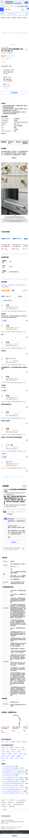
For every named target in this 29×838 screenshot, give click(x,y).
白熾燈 (7, 741)
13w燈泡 (3, 756)
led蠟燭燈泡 (18, 756)
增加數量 (2, 100)
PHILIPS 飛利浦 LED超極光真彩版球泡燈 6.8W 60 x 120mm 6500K (14, 789)
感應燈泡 (23, 749)
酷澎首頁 (3, 17)
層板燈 (6, 758)
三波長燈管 (12, 741)
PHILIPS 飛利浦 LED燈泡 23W (8, 766)
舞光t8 (2, 758)
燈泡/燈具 (19, 17)
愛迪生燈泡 (17, 747)
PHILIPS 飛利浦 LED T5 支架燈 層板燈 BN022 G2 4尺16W (13, 773)
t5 (23, 756)
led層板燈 (19, 751)
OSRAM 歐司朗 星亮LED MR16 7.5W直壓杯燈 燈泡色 (13, 772)
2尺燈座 (16, 758)
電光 (8, 749)
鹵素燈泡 (18, 741)
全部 (3, 13)
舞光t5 (7, 756)
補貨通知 (14, 836)
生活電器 (13, 17)
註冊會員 (22, 6)
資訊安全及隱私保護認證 (18, 804)
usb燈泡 (11, 758)
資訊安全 (9, 804)
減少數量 (11, 100)
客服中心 (26, 6)
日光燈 (2, 741)
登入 (18, 6)
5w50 (7, 747)
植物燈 (24, 754)
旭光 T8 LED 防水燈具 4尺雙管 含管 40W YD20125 (13, 791)
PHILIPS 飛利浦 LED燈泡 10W (8, 775)
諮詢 (24, 486)
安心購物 (3, 804)
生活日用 (8, 17)
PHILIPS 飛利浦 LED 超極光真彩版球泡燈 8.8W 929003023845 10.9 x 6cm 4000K (13, 783)
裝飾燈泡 (8, 751)
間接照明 (12, 747)
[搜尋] (26, 13)
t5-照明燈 (13, 756)
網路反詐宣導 (12, 806)
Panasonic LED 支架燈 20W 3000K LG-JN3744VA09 (13, 787)
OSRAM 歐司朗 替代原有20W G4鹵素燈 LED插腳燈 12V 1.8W (13, 779)
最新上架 (8, 296)
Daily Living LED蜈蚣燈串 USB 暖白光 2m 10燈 (12, 781)
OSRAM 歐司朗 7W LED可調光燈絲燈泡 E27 (11, 768)
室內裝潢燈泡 (24, 741)
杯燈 (19, 749)
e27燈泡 (3, 760)
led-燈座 (15, 754)
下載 (26, 2)
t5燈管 (23, 747)
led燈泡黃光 (3, 754)
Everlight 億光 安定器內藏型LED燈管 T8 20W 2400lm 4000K (14, 793)
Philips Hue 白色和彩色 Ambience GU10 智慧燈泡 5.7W (13, 777)
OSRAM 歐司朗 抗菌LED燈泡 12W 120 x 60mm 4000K (13, 770)
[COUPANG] (5, 816)
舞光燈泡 (13, 751)
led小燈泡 (3, 749)
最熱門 (3, 296)
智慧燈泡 (10, 754)
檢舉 (23, 548)
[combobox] (22, 296)
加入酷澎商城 (4, 806)
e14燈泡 (21, 758)
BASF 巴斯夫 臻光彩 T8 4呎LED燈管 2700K (11, 785)
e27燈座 (20, 754)
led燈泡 (2, 747)
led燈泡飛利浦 (13, 749)
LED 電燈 (24, 17)
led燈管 (2, 751)
